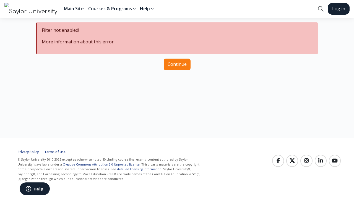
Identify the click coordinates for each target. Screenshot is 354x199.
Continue (177, 64)
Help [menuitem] (145, 9)
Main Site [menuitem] (74, 9)
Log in (338, 9)
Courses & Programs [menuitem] (110, 9)
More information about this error (78, 42)
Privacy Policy (28, 152)
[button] (321, 9)
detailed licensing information (139, 169)
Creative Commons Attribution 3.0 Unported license (101, 164)
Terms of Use (55, 152)
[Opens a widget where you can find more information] (34, 189)
